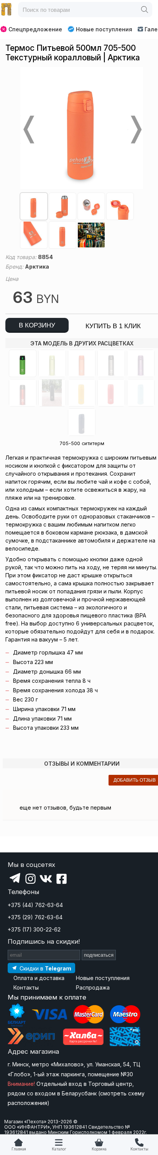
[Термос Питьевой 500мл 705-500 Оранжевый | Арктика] (81, 363)
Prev (28, 129)
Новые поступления (104, 29)
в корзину (37, 325)
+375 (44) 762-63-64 (35, 905)
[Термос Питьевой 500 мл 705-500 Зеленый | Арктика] (52, 363)
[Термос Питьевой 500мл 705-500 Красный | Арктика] (22, 392)
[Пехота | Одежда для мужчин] (6, 9)
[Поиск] (144, 9)
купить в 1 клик (113, 326)
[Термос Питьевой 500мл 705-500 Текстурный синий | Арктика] (81, 422)
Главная (19, 1149)
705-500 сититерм (81, 443)
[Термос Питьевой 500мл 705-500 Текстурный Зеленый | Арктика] (22, 363)
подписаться (99, 955)
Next (135, 129)
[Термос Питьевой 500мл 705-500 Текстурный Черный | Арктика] (52, 392)
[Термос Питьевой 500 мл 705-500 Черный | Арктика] (111, 363)
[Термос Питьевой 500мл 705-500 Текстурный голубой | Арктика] (140, 392)
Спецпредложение (35, 29)
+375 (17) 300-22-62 (34, 929)
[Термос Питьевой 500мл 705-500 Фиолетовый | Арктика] (140, 363)
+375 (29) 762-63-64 (35, 917)
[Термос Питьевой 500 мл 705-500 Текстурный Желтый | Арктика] (81, 392)
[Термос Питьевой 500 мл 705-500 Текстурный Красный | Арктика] (111, 392)
